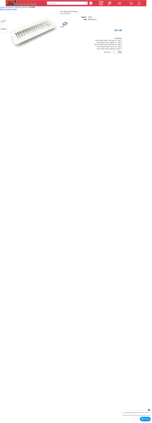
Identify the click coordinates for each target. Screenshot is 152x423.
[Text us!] (145, 419)
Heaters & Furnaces (6, 7)
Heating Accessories (21, 7)
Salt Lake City (41, 4)
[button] (86, 3)
